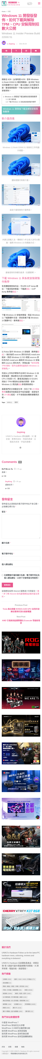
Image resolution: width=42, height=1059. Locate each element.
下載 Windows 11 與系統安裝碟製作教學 (22, 102)
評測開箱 (30, 1004)
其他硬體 (7, 983)
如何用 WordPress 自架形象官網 (15, 1034)
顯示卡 (17, 1007)
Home (4, 11)
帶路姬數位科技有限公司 (19, 1053)
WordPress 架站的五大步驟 (13, 1025)
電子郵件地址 (8, 554)
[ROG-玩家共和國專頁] (21, 644)
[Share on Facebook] (6, 51)
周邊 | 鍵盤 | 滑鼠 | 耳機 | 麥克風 (15, 986)
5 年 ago (19, 469)
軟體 (9, 11)
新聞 (28, 990)
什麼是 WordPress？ (10, 1023)
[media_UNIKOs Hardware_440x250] (21, 838)
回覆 (5, 476)
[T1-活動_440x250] (21, 699)
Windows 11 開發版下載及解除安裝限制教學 (21, 97)
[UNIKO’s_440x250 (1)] (21, 727)
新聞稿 (7, 993)
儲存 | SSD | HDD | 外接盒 (24, 979)
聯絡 (22, 1047)
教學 (16, 402)
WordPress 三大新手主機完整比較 (16, 1028)
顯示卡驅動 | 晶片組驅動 (12, 1011)
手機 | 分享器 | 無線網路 (12, 990)
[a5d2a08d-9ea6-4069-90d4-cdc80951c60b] (21, 754)
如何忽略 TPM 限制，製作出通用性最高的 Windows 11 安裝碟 (20, 366)
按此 (28, 289)
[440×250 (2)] (21, 782)
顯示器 (29, 1011)
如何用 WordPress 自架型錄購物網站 (17, 1037)
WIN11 (9, 402)
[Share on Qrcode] (26, 51)
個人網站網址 (7, 564)
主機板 (7, 979)
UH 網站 (7, 395)
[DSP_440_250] (21, 810)
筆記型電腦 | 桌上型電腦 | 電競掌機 (16, 1000)
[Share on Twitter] (16, 51)
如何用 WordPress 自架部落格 (14, 1031)
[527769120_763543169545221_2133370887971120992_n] (21, 865)
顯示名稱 (6, 543)
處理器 (7, 1004)
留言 (4, 512)
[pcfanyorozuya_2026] (21, 671)
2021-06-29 (23, 44)
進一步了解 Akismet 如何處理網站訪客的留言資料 (20, 594)
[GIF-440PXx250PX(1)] (21, 921)
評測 (3, 1047)
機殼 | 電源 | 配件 (22, 993)
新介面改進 (12, 99)
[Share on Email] (35, 51)
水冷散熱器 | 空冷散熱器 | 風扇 (15, 997)
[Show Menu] (39, 3)
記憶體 (18, 1004)
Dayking (12, 44)
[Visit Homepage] (11, 3)
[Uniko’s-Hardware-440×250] (21, 893)
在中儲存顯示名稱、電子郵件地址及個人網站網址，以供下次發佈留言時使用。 (22, 576)
